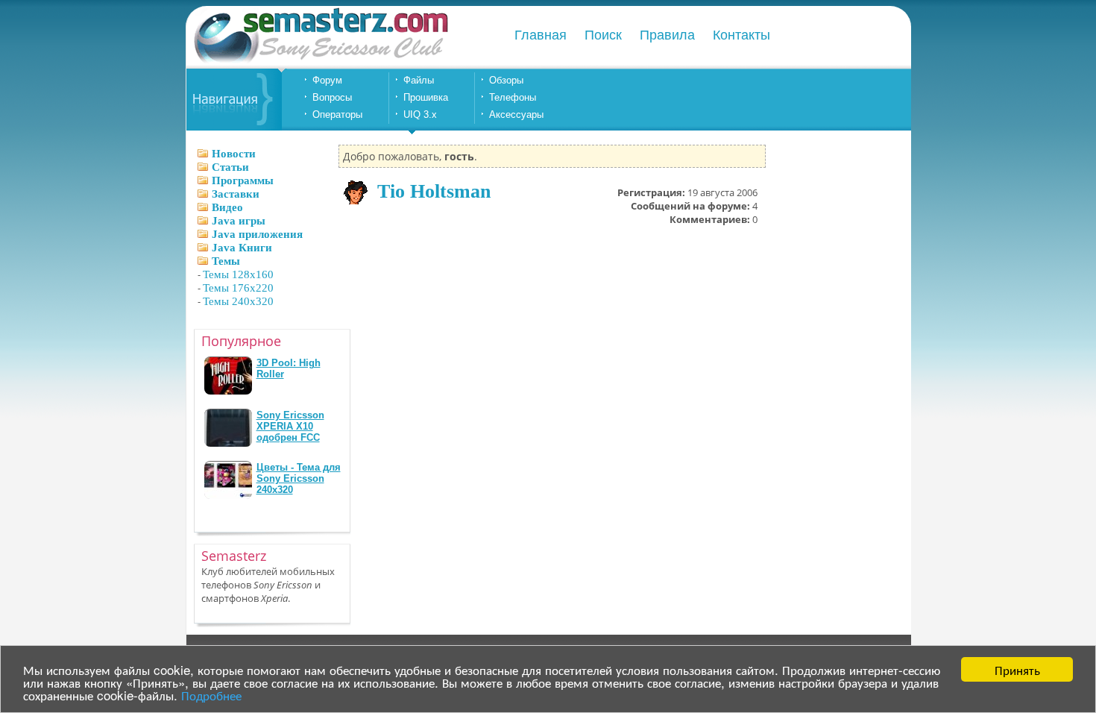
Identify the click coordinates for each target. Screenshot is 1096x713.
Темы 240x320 (238, 301)
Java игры (238, 221)
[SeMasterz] (320, 61)
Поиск (603, 35)
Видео (227, 207)
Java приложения (257, 234)
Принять (1017, 669)
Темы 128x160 (238, 274)
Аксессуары (516, 114)
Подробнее (211, 694)
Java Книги (242, 248)
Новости (234, 154)
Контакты (741, 35)
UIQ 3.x (420, 114)
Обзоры (506, 80)
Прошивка (425, 97)
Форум (327, 80)
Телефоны (512, 97)
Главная (540, 35)
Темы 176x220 (238, 288)
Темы (226, 261)
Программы (243, 180)
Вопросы (332, 97)
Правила (667, 35)
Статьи (230, 167)
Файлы (418, 80)
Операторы (337, 114)
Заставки (235, 194)
